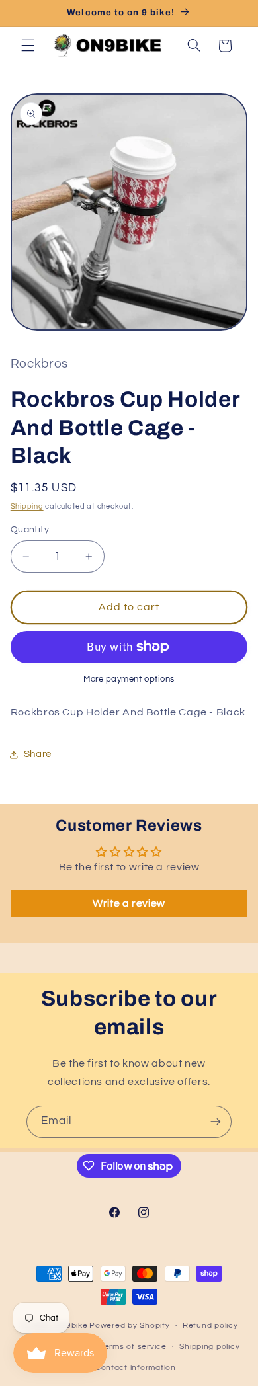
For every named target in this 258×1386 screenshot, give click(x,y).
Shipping (27, 506)
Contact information (135, 1367)
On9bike (70, 1325)
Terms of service (133, 1346)
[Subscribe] (215, 1122)
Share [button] (38, 754)
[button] (28, 45)
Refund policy (210, 1325)
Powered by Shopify (129, 1325)
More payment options (129, 679)
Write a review (129, 903)
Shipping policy (209, 1346)
